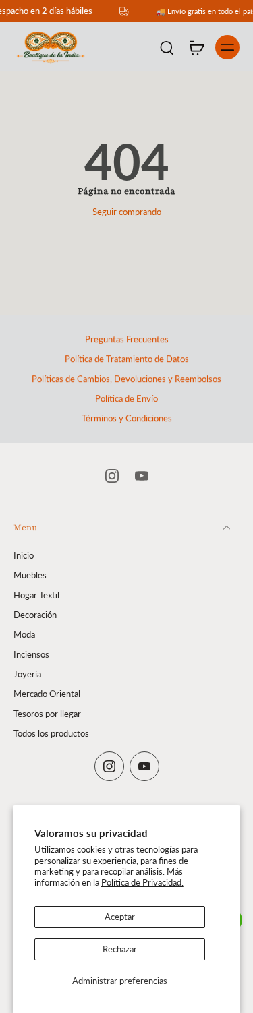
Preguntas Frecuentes (127, 339)
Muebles (30, 575)
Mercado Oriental (46, 694)
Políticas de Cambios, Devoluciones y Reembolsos (126, 379)
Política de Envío (126, 399)
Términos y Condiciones (127, 418)
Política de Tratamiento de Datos (127, 359)
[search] (166, 47)
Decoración (35, 615)
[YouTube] (142, 476)
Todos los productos (51, 733)
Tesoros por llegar (47, 713)
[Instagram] (112, 476)
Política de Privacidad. (142, 883)
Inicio (23, 556)
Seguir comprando (126, 212)
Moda (24, 635)
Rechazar (120, 949)
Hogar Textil (36, 595)
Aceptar (120, 917)
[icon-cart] (196, 47)
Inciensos (31, 654)
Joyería (27, 674)
